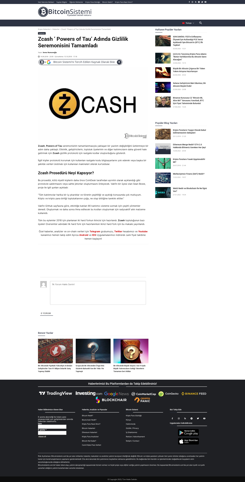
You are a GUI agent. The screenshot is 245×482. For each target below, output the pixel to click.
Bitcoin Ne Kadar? (89, 441)
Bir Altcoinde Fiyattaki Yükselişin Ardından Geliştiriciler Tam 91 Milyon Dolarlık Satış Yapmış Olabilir (55, 368)
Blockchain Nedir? (89, 420)
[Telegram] (199, 2)
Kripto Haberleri (44, 29)
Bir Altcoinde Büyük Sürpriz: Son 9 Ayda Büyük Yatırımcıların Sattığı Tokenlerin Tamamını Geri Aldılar (129, 368)
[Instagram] (192, 2)
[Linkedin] (96, 252)
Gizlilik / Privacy (132, 428)
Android (83, 235)
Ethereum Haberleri (89, 432)
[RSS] (195, 2)
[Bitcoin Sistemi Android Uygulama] (188, 435)
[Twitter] (202, 2)
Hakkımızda (130, 424)
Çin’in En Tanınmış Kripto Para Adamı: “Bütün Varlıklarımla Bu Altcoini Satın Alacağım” (190, 57)
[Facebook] (189, 2)
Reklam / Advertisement (135, 437)
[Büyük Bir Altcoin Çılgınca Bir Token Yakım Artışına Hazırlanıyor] (163, 72)
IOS (94, 235)
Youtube (143, 231)
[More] (109, 252)
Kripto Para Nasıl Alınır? (91, 424)
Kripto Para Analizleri (90, 437)
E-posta (42, 430)
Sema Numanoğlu (50, 52)
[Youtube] (205, 2)
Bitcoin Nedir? (87, 415)
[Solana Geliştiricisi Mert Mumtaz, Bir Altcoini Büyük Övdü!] (163, 87)
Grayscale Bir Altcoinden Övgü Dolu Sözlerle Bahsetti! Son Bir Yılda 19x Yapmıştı (90, 368)
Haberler (56, 29)
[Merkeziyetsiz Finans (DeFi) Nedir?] (163, 178)
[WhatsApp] (90, 252)
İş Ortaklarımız (131, 432)
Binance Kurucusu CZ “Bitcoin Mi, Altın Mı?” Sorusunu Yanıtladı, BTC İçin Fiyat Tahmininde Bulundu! (188, 100)
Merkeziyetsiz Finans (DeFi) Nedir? (188, 174)
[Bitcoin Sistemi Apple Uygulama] (188, 444)
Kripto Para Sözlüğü (134, 415)
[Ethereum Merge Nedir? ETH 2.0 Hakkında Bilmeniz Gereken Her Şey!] (163, 148)
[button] (200, 23)
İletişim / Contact (132, 441)
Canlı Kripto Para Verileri (91, 445)
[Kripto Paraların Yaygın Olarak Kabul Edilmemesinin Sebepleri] (163, 134)
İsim (40, 424)
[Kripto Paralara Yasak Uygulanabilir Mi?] (163, 163)
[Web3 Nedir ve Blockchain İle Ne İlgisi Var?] (163, 192)
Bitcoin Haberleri (88, 428)
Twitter (118, 231)
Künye (128, 420)
